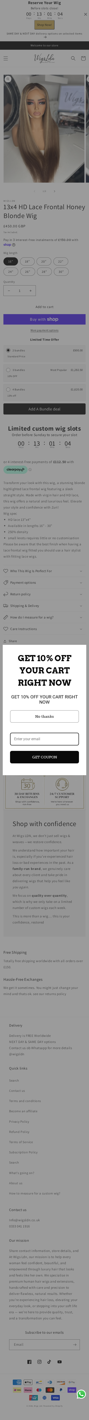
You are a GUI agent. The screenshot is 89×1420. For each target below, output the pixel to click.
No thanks (44, 716)
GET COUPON (44, 757)
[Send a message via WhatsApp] (81, 1394)
